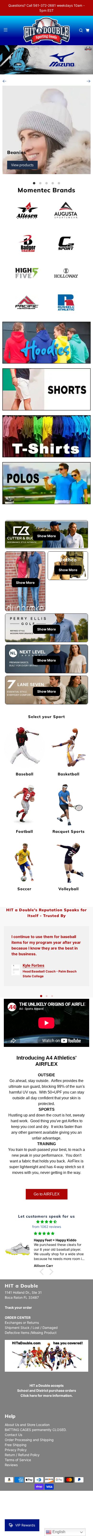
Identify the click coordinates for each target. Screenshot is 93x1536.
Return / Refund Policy (22, 1455)
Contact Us (13, 1435)
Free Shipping (15, 1445)
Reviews (11, 1465)
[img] (46, 1221)
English (58, 1532)
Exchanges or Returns (22, 1323)
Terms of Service (18, 1460)
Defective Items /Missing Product (31, 1333)
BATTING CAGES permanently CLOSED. (36, 1430)
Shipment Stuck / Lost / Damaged (31, 1328)
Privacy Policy (16, 1450)
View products (22, 164)
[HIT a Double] (46, 30)
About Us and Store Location (27, 1425)
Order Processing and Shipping (29, 1440)
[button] (43, 1271)
